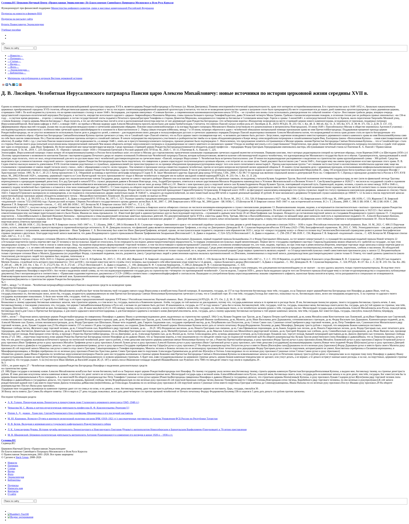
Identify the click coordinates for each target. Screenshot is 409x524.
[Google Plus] (20, 84)
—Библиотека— (17, 72)
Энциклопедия (16, 477)
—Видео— (14, 64)
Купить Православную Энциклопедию (22, 24)
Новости (12, 462)
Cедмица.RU (8, 440)
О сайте (12, 494)
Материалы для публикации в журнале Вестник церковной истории (45, 78)
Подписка (13, 485)
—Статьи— (14, 61)
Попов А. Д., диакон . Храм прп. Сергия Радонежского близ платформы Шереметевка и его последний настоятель (70, 413)
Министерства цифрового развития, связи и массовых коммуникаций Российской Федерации (102, 8)
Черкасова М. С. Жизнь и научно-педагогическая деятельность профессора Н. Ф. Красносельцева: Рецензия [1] (68, 407)
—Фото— (13, 67)
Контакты (13, 491)
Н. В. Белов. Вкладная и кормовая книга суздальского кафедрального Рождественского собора (59, 424)
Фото (10, 474)
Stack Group (22, 457)
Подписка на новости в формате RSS (21, 13)
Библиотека (14, 480)
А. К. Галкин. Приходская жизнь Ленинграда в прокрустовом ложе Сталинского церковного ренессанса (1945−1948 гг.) (73, 402)
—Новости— (15, 55)
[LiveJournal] (10, 84)
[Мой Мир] (13, 84)
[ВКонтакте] (7, 84)
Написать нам (15, 488)
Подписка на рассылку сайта (17, 19)
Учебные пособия (11, 29)
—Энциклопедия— (18, 70)
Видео (11, 471)
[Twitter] (17, 84)
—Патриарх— (15, 58)
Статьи (11, 468)
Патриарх (13, 465)
